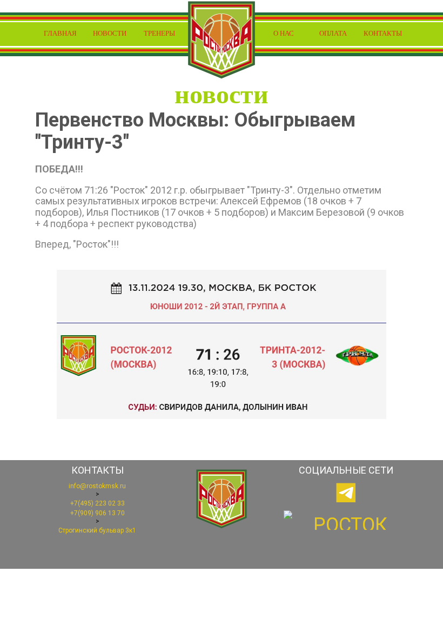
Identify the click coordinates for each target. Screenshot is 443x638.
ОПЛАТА (333, 33)
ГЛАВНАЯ (60, 33)
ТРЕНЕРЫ (159, 33)
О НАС (283, 33)
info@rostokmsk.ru (97, 486)
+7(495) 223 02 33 (97, 503)
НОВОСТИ (109, 33)
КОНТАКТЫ (383, 33)
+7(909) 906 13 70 (97, 513)
